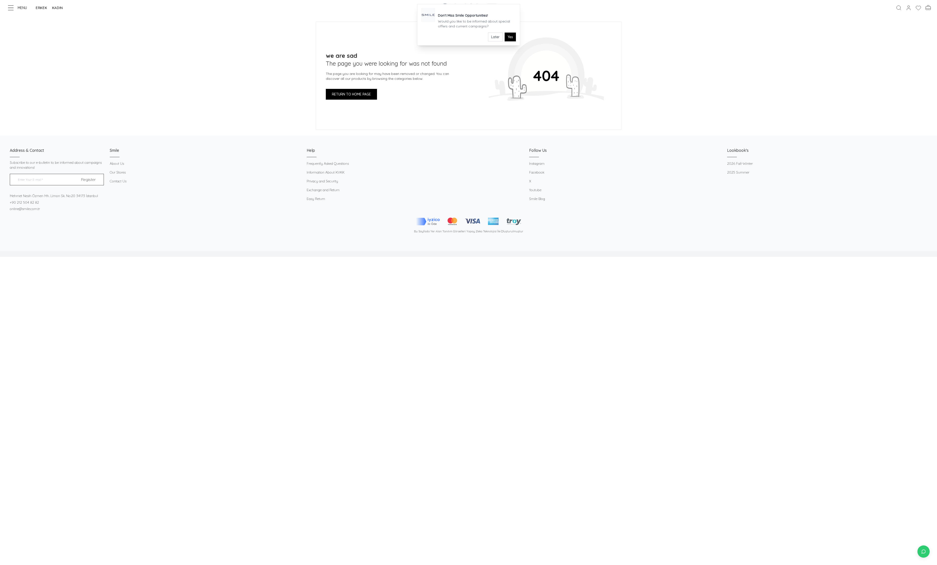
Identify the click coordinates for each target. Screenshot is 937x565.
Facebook (536, 172)
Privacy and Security (322, 181)
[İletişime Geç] (923, 551)
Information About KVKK (325, 172)
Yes (510, 37)
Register (88, 179)
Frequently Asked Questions (328, 163)
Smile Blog (537, 199)
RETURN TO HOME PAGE (351, 94)
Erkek (41, 8)
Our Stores (118, 172)
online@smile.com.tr (25, 209)
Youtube (535, 190)
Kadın (57, 8)
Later (495, 37)
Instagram (537, 163)
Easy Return (316, 199)
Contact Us (118, 181)
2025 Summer (738, 172)
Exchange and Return (323, 190)
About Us (117, 163)
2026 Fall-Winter (740, 163)
